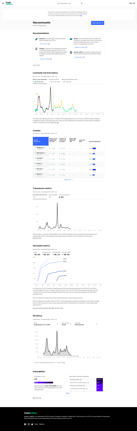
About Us (41, 424)
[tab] (40, 81)
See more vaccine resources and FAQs (43, 308)
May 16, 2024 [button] (42, 25)
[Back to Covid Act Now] (3, 3)
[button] (56, 76)
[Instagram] (29, 424)
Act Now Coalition (29, 416)
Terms (36, 424)
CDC (81, 15)
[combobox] (70, 3)
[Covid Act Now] (9, 3)
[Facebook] (25, 424)
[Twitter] (32, 424)
